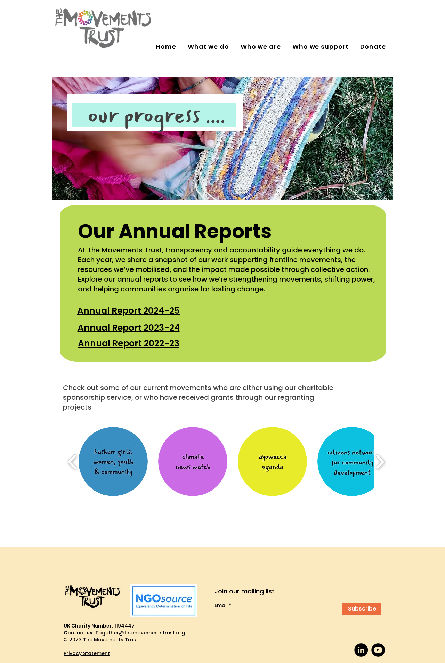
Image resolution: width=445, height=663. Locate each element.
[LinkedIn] (361, 650)
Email (221, 605)
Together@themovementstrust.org (140, 632)
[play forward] (380, 461)
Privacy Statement (87, 653)
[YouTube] (378, 650)
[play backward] (72, 461)
